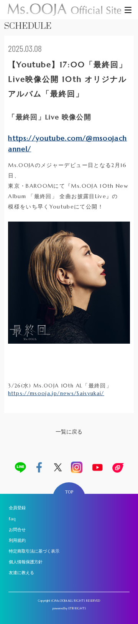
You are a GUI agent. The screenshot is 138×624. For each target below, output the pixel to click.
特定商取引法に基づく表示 (34, 551)
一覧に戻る (69, 432)
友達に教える (21, 572)
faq (12, 518)
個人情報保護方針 (26, 561)
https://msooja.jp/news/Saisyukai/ (56, 393)
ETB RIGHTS (77, 608)
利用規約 (17, 540)
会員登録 (17, 507)
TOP (69, 492)
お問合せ (17, 529)
